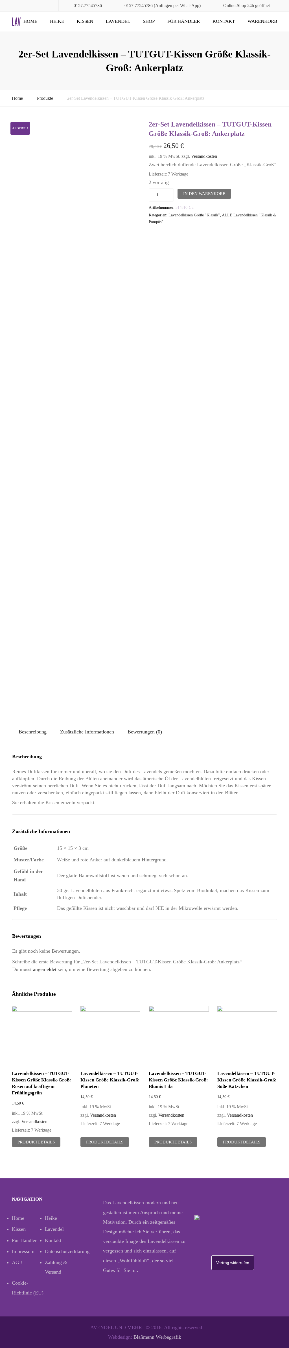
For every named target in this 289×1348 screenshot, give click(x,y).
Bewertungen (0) (145, 732)
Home (30, 21)
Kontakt (224, 21)
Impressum (23, 1251)
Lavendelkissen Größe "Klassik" (194, 215)
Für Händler (183, 21)
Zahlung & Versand (56, 1267)
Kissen (85, 21)
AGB (17, 1262)
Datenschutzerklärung (61, 1251)
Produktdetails (36, 1142)
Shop (149, 21)
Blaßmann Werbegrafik (157, 1337)
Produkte (45, 98)
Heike (57, 21)
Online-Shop (234, 5)
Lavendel (118, 21)
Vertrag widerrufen (232, 1262)
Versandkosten (204, 156)
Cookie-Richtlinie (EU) (27, 1287)
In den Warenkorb (204, 193)
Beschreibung (33, 732)
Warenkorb (262, 21)
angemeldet (44, 969)
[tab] (32, 732)
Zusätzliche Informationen (87, 732)
